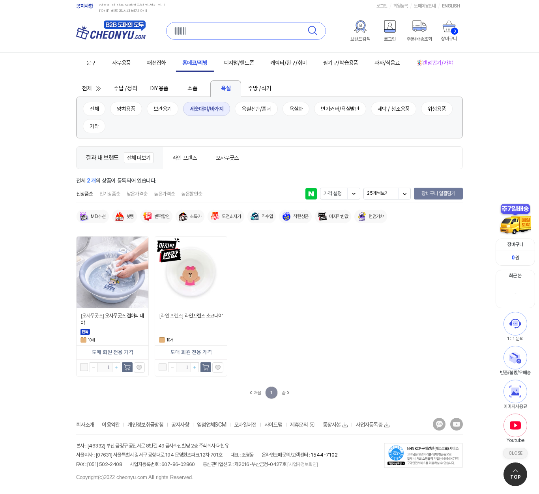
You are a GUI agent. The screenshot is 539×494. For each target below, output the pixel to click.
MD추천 (98, 216)
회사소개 (85, 424)
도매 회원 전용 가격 (112, 352)
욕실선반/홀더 (256, 109)
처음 (257, 392)
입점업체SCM (211, 424)
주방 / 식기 (259, 89)
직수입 (267, 216)
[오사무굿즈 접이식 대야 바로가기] (112, 272)
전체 (87, 89)
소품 (192, 89)
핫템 (130, 216)
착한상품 (301, 216)
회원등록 (400, 6)
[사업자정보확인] (302, 464)
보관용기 (162, 109)
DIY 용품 (159, 89)
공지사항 (84, 6)
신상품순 (84, 194)
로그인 (381, 6)
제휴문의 (299, 424)
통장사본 (332, 424)
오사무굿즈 (227, 158)
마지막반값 (338, 216)
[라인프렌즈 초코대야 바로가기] (191, 272)
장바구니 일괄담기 (438, 193)
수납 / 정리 (125, 89)
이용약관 (111, 424)
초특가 (195, 216)
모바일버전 (245, 424)
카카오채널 (439, 424)
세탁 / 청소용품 (394, 109)
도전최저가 (231, 216)
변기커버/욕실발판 (340, 109)
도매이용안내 (424, 6)
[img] (360, 26)
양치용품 (126, 109)
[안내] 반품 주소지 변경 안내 (123, 6)
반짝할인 (162, 216)
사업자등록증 (369, 424)
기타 (94, 126)
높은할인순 (191, 194)
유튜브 (456, 424)
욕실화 (296, 109)
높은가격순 (164, 194)
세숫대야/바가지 (207, 109)
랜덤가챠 (376, 216)
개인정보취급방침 (145, 424)
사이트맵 (273, 424)
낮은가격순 (137, 194)
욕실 (226, 88)
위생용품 (437, 109)
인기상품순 (109, 194)
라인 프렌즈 (184, 158)
